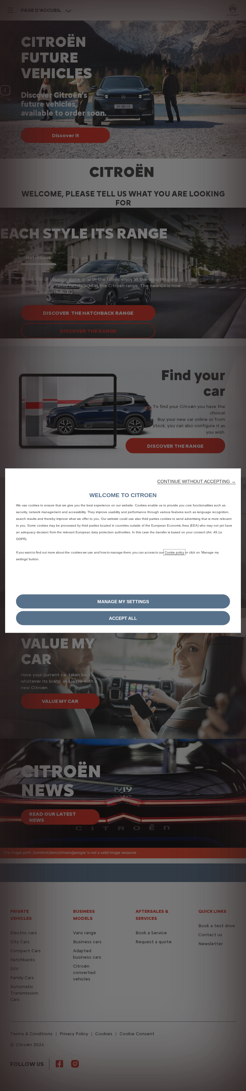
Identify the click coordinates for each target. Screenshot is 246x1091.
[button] (196, 481)
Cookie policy (174, 552)
